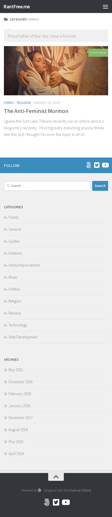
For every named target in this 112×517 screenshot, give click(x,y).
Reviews (15, 313)
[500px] (88, 165)
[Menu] (105, 6)
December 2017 (21, 417)
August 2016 (18, 429)
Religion (24, 102)
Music (13, 277)
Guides (14, 241)
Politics (14, 289)
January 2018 (19, 405)
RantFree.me (16, 6)
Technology (18, 325)
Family (9, 102)
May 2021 (16, 369)
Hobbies (15, 253)
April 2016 (16, 453)
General (15, 229)
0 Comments (98, 52)
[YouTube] (105, 165)
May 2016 (16, 441)
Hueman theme (80, 490)
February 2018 (20, 393)
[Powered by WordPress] (39, 490)
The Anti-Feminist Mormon (36, 111)
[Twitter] (97, 165)
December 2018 (21, 381)
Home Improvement (24, 265)
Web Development (23, 337)
